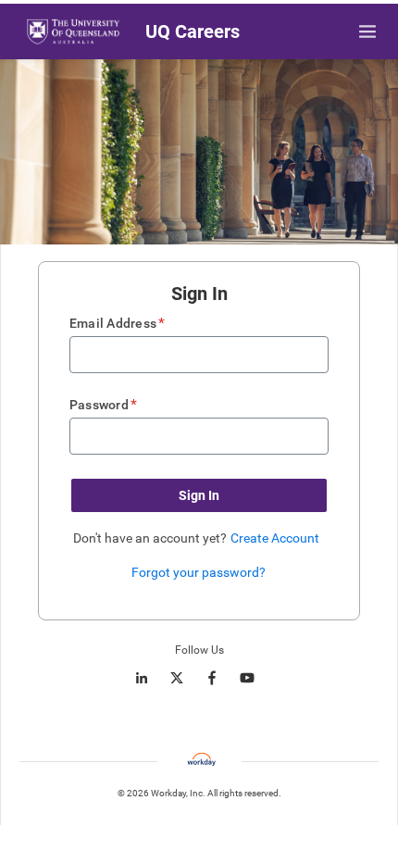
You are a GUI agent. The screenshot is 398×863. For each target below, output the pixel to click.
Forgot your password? (198, 572)
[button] (199, 495)
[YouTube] (247, 678)
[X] (177, 678)
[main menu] (367, 31)
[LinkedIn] (142, 678)
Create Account (274, 538)
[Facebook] (212, 678)
